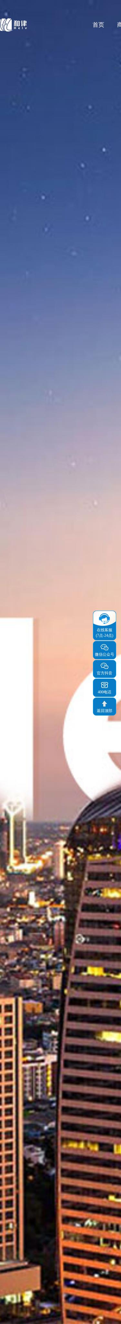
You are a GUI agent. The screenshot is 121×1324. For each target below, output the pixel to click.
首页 (98, 25)
